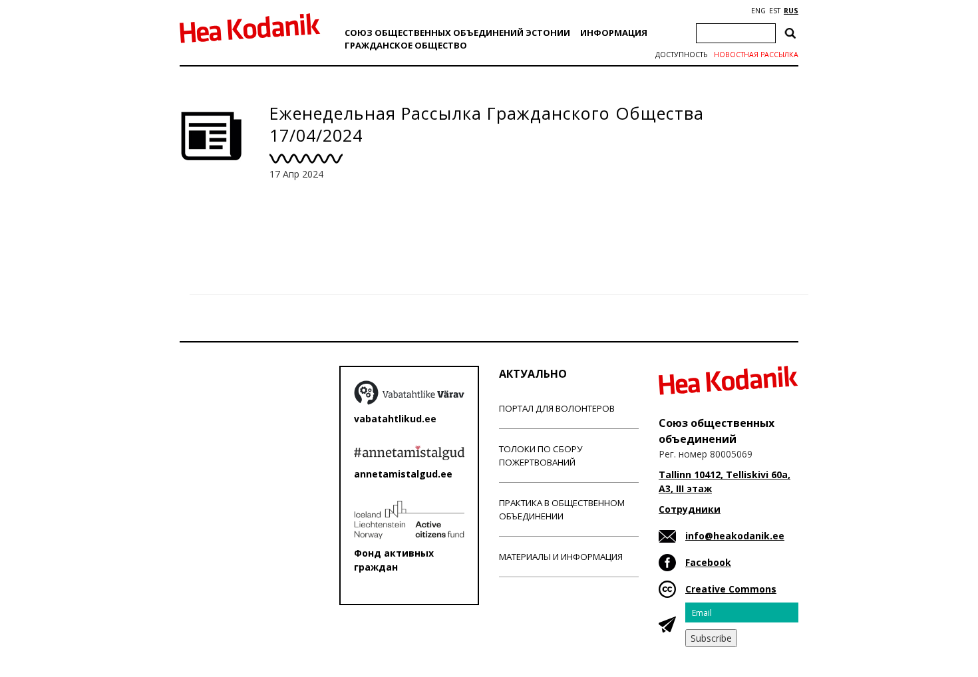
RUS (791, 10)
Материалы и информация (561, 557)
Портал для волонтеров (557, 408)
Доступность (681, 54)
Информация (613, 33)
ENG (758, 10)
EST (774, 10)
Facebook (708, 562)
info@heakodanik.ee (734, 535)
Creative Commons (730, 589)
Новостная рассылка (756, 54)
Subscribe (711, 638)
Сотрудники (690, 509)
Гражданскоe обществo (406, 45)
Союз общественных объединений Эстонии (457, 33)
